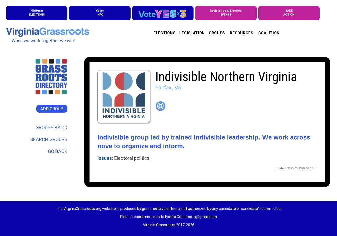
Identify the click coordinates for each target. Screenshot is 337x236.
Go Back (57, 151)
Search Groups (48, 139)
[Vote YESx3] (162, 13)
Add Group (51, 108)
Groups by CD (51, 127)
